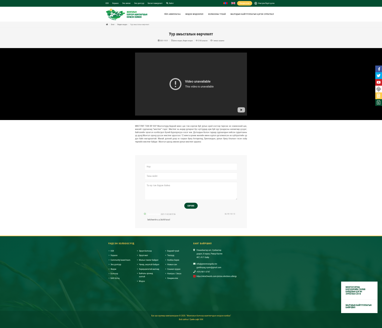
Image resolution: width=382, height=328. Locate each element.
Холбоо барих (173, 260)
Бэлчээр (114, 273)
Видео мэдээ (122, 24)
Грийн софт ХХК (196, 319)
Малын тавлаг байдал (148, 260)
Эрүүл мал (143, 255)
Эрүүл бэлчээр (145, 251)
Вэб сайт (183, 319)
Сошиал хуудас (173, 269)
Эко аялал (126, 3)
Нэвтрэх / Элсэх (174, 273)
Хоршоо (115, 3)
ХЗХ (107, 3)
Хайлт (171, 3)
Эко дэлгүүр (139, 3)
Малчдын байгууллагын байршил (359, 306)
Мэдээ (142, 281)
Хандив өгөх (245, 3)
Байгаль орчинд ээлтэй (146, 275)
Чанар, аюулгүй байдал (149, 264)
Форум (113, 269)
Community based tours (120, 260)
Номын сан (172, 264)
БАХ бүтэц (115, 278)
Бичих (191, 206)
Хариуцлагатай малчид (149, 269)
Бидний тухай (173, 251)
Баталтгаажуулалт (155, 3)
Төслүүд (170, 255)
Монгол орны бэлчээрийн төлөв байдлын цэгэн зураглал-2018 (355, 290)
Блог (112, 24)
